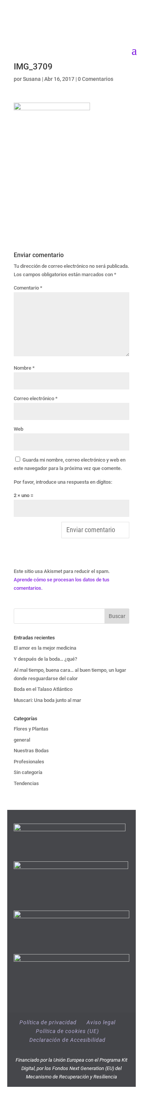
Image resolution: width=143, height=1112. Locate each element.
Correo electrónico (36, 398)
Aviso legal (101, 1022)
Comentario (28, 288)
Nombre (24, 368)
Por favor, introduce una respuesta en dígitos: (63, 482)
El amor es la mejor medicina (45, 648)
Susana (32, 79)
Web (18, 429)
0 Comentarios (95, 79)
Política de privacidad (48, 1022)
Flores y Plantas (31, 729)
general (22, 740)
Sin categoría (28, 772)
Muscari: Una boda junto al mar (47, 700)
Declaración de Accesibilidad (67, 1040)
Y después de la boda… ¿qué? (45, 659)
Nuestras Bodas (31, 750)
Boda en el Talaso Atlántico (43, 689)
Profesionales (29, 761)
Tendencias (26, 783)
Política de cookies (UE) (67, 1031)
